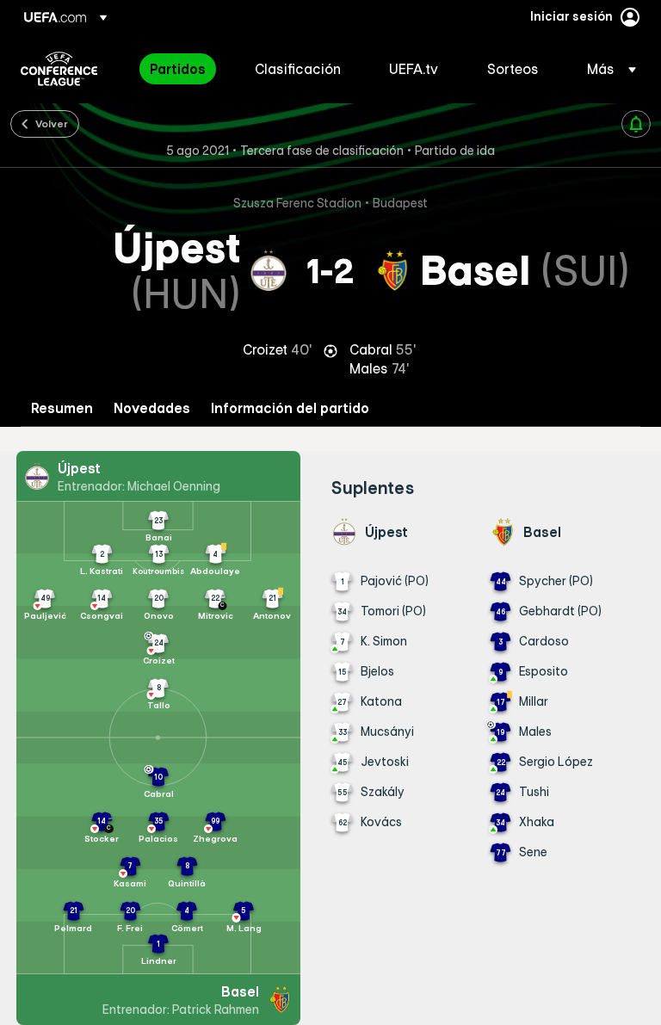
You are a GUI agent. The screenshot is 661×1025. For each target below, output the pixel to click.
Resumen (62, 408)
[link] (178, 68)
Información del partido (290, 408)
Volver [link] (51, 123)
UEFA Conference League (59, 69)
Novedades (152, 408)
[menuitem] (181, 68)
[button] (606, 68)
